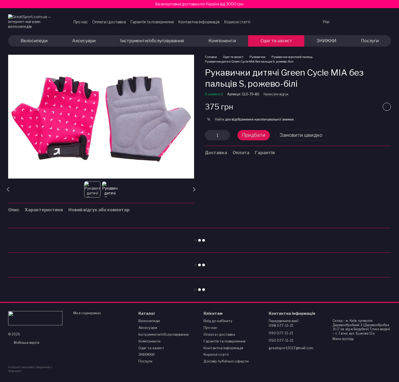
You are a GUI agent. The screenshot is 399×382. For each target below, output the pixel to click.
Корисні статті (237, 22)
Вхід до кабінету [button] (218, 321)
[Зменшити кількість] (209, 135)
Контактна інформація (199, 22)
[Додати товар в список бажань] (387, 107)
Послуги (370, 40)
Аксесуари (84, 40)
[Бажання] (344, 21)
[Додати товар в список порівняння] (373, 107)
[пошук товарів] (307, 21)
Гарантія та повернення (152, 22)
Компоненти (222, 40)
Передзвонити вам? (284, 321)
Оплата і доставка (109, 22)
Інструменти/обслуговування (152, 40)
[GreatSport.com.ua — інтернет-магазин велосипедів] (35, 318)
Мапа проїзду (343, 339)
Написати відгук (276, 94)
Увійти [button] (219, 120)
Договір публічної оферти (226, 361)
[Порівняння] (358, 21)
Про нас (80, 22)
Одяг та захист (276, 40)
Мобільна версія (26, 343)
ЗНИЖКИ (326, 40)
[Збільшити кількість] (226, 135)
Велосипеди (34, 40)
